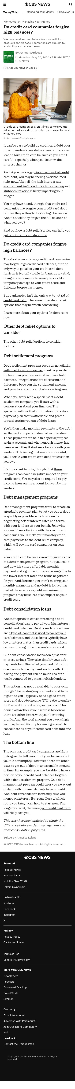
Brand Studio (11, 993)
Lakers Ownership (14, 887)
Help (6, 1032)
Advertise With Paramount (19, 1021)
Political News (12, 869)
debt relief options (31, 342)
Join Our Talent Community (20, 1026)
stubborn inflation (16, 191)
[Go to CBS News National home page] (37, 4)
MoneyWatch (11, 12)
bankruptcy (53, 274)
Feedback (9, 1038)
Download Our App (15, 987)
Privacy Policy (11, 936)
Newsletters (10, 976)
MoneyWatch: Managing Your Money (26, 21)
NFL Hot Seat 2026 (15, 881)
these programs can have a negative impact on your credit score (35, 474)
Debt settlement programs (22, 366)
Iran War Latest (12, 875)
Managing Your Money (40, 12)
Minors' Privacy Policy (16, 959)
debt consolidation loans (27, 655)
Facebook (9, 909)
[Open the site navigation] (14, 4)
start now (51, 803)
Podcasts (8, 981)
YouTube (8, 903)
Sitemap (8, 999)
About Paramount (14, 1015)
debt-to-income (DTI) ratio (37, 701)
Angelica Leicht (26, 837)
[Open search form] (70, 4)
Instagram (9, 914)
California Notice (13, 942)
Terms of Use (11, 954)
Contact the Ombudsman (18, 1044)
